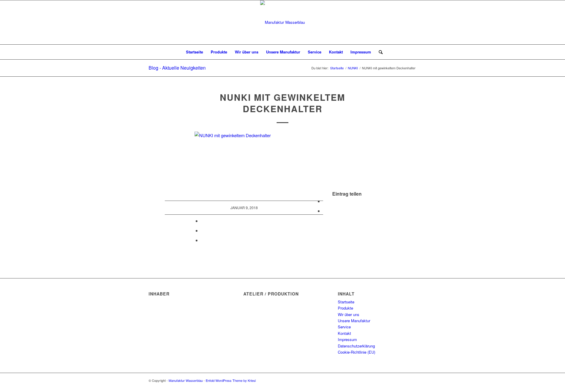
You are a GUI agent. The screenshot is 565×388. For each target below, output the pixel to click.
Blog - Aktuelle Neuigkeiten (177, 67)
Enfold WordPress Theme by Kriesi (231, 380)
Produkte (345, 308)
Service (344, 327)
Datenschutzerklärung (356, 346)
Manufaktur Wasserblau (186, 380)
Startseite (346, 302)
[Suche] (379, 52)
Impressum (347, 339)
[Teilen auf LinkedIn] (203, 230)
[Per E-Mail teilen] (203, 240)
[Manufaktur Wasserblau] (282, 22)
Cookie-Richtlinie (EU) (356, 352)
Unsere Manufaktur (354, 320)
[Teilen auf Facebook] (325, 201)
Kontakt (344, 333)
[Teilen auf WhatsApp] (325, 211)
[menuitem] (194, 52)
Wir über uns (348, 314)
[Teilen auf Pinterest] (203, 221)
